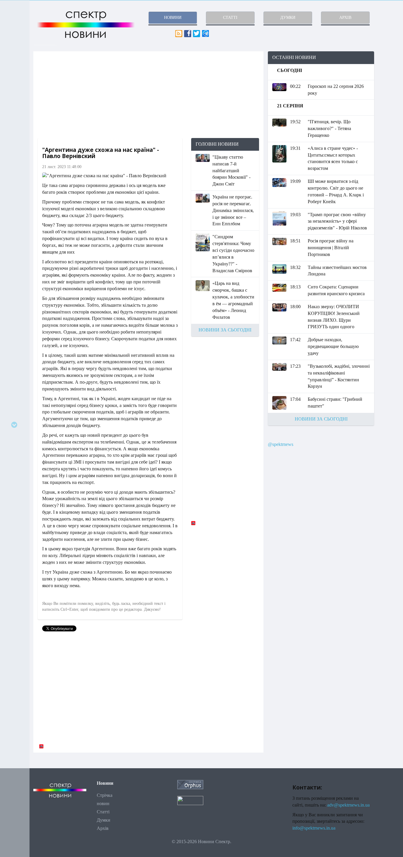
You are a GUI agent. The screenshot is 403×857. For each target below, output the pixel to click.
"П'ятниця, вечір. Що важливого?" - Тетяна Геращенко (329, 128)
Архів (103, 828)
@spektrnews (280, 444)
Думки (103, 819)
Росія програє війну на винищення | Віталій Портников (330, 247)
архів (345, 17)
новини (172, 17)
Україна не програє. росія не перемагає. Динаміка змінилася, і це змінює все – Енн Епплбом (233, 210)
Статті (103, 811)
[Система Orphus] (190, 784)
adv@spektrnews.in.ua (348, 804)
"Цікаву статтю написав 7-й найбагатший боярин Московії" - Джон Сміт (231, 170)
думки (287, 17)
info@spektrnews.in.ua (313, 827)
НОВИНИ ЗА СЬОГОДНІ (225, 329)
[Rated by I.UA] (190, 799)
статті (230, 17)
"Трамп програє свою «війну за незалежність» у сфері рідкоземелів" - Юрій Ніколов (337, 221)
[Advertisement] (148, 94)
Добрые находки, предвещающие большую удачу (333, 346)
